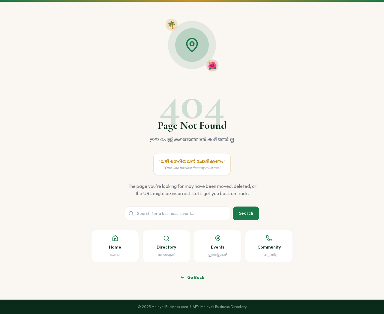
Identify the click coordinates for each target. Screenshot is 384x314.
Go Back (195, 277)
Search (246, 213)
